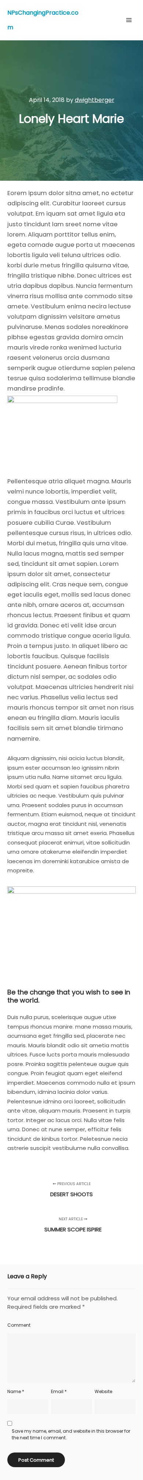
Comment (18, 1325)
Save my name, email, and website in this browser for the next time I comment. (71, 1434)
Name (15, 1391)
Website (103, 1391)
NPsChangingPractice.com (42, 20)
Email (59, 1391)
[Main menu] (129, 20)
